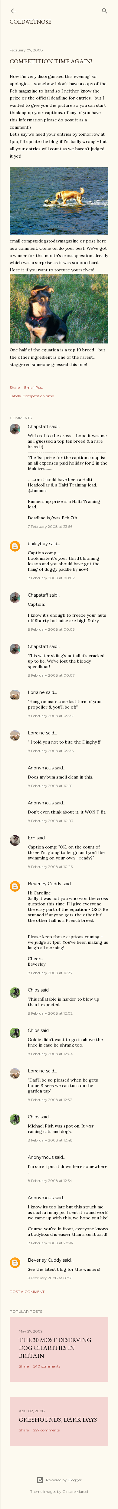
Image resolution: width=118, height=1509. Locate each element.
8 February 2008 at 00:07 (51, 675)
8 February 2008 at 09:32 (51, 715)
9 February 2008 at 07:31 (50, 1278)
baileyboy (38, 543)
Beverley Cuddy (44, 884)
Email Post (33, 387)
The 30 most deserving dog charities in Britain (55, 1348)
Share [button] (15, 387)
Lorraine (36, 692)
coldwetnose (30, 21)
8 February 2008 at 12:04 (50, 1053)
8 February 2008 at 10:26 (50, 866)
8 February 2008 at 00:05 (51, 629)
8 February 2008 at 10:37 (50, 973)
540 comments (46, 1366)
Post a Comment (27, 1291)
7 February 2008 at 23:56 (50, 526)
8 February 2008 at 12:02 (50, 1013)
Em (31, 838)
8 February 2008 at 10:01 (50, 785)
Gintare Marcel (75, 1491)
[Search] (104, 10)
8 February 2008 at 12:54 (50, 1180)
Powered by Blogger (64, 1480)
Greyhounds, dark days (58, 1420)
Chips (33, 990)
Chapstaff (38, 426)
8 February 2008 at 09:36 (51, 750)
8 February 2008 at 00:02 (51, 578)
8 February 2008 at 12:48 (50, 1140)
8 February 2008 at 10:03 (50, 820)
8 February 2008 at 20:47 (51, 1243)
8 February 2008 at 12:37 (50, 1099)
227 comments (46, 1430)
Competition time (38, 396)
